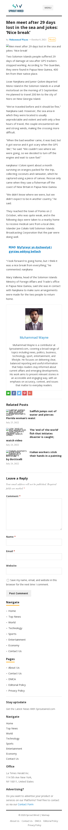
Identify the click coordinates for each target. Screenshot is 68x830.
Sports (12, 634)
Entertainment (17, 639)
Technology (15, 628)
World (52, 39)
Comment (13, 496)
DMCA (12, 679)
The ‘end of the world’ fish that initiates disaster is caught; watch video (32, 435)
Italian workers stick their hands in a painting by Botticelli (34, 455)
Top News (14, 616)
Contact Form (25, 804)
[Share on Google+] (30, 393)
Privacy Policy (16, 690)
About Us (14, 667)
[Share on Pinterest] (24, 393)
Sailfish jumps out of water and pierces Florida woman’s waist (31, 414)
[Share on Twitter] (19, 393)
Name (11, 536)
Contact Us (15, 651)
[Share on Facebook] (14, 393)
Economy (13, 645)
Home (12, 611)
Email (10, 551)
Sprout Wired (32, 815)
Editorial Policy (17, 685)
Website (11, 565)
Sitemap (45, 815)
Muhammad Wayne (18, 39)
